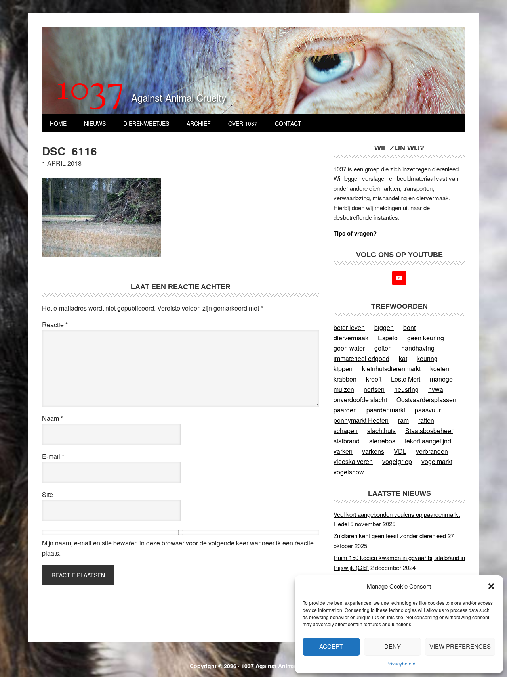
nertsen (374, 389)
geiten (383, 348)
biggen (384, 327)
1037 (90, 91)
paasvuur (428, 409)
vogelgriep (397, 461)
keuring (427, 358)
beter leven (349, 327)
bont (409, 327)
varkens (373, 451)
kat (403, 358)
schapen (346, 430)
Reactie (55, 324)
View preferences (460, 646)
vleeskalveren (353, 461)
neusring (406, 389)
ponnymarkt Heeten (361, 420)
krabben (345, 379)
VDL (400, 451)
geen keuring (425, 337)
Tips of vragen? (355, 233)
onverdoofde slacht (360, 399)
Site (47, 494)
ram (403, 420)
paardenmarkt (385, 409)
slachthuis (381, 430)
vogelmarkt (436, 461)
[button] (491, 586)
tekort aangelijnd (428, 440)
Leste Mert (405, 379)
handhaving (418, 348)
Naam (52, 418)
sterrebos (382, 440)
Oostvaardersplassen (426, 399)
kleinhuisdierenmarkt (391, 368)
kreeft (373, 379)
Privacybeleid (401, 663)
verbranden (432, 451)
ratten (426, 420)
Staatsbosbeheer (429, 430)
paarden (345, 409)
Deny (392, 646)
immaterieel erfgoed (361, 358)
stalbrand (347, 440)
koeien (439, 368)
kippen (343, 368)
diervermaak (351, 337)
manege (441, 379)
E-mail (53, 456)
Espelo (388, 337)
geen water (349, 348)
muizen (344, 389)
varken (343, 451)
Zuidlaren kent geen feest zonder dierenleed (390, 535)
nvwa (435, 389)
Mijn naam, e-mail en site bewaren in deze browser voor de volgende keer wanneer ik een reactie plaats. (178, 548)
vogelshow (349, 471)
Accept (331, 646)
